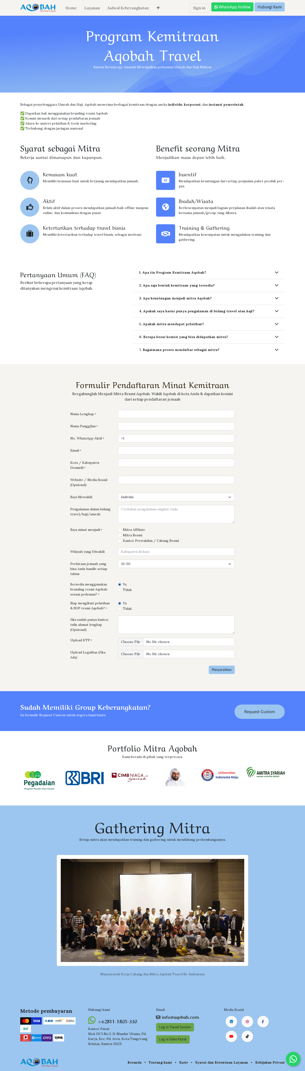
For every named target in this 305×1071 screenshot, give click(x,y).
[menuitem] (71, 8)
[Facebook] (263, 1021)
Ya (125, 584)
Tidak (127, 590)
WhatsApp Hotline (234, 7)
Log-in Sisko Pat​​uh (173, 1039)
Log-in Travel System (175, 1027)
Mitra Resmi (132, 535)
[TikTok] (247, 1036)
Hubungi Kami (270, 7)
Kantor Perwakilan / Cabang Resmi (151, 540)
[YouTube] (231, 1036)
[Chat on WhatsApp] (293, 1059)
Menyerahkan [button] (222, 670)
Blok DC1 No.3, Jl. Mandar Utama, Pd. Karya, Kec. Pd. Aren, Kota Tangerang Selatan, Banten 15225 (117, 1039)
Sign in (199, 7)
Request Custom (259, 711)
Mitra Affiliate (134, 530)
